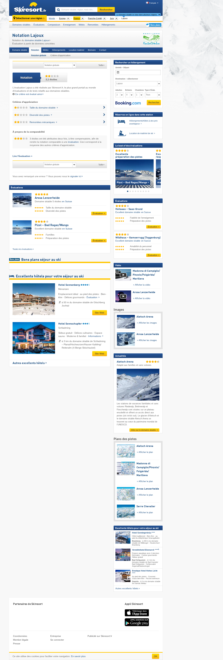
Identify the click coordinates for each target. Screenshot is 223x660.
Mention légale (20, 639)
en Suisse (67, 201)
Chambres (139, 90)
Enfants (128, 90)
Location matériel (76, 50)
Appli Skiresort (134, 604)
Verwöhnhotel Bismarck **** (145, 550)
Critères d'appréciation (60, 55)
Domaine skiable (19, 50)
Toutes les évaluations (22, 249)
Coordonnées (20, 636)
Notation (35, 50)
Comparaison (54, 24)
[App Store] (137, 616)
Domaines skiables (21, 24)
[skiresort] (31, 8)
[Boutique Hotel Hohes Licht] (122, 576)
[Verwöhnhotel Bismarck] (122, 555)
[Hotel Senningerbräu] (122, 537)
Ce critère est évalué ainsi (28, 94)
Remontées (93, 24)
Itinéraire (92, 50)
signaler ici (75, 176)
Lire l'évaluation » (22, 156)
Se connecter (57, 639)
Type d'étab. (150, 90)
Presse (16, 643)
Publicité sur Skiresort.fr (100, 636)
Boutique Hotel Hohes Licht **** (144, 571)
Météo (82, 24)
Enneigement (69, 24)
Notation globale (38, 55)
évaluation (73, 142)
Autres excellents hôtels (29, 363)
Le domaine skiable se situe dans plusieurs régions (137, 15)
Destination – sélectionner (126, 79)
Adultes (118, 90)
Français (152, 3)
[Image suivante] (158, 171)
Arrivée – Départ (122, 67)
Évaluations (39, 24)
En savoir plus (78, 656)
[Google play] (137, 625)
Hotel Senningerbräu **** (143, 532)
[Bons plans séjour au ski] (153, 25)
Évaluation (98, 213)
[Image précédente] (117, 171)
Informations (95, 336)
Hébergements (108, 24)
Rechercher (153, 102)
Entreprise (55, 636)
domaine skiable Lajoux (37, 40)
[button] (128, 103)
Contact (102, 50)
